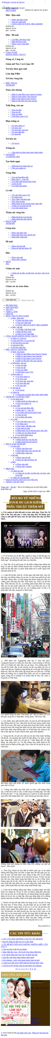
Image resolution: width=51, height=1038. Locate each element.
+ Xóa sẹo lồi (15, 112)
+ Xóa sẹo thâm (16, 114)
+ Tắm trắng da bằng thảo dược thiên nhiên (26, 152)
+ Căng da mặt (15, 184)
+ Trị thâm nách (16, 197)
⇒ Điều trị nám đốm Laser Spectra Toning (31, 354)
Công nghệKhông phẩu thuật (16, 53)
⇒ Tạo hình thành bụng (24, 435)
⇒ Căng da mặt (21, 415)
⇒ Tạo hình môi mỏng (23, 417)
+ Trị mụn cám (15, 128)
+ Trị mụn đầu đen (17, 132)
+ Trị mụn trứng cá (17, 126)
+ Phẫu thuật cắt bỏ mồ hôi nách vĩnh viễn (26, 204)
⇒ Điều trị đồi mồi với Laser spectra (28, 361)
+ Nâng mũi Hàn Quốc (19, 20)
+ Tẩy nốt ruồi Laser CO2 (20, 195)
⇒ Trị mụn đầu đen (22, 383)
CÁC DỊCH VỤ (11, 300)
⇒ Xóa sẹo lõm (21, 365)
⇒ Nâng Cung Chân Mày (24, 334)
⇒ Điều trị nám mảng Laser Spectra (28, 356)
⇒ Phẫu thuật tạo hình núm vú (26, 401)
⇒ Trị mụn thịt (20, 386)
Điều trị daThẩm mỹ (11, 84)
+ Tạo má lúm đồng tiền (19, 177)
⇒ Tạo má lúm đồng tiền (24, 408)
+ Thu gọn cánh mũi (18, 22)
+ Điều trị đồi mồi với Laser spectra (23, 101)
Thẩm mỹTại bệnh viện (13, 156)
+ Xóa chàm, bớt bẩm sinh (20, 199)
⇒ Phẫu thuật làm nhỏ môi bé (26, 442)
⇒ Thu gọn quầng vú (23, 403)
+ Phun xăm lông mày (18, 233)
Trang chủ (5, 487)
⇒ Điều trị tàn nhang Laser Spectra (28, 359)
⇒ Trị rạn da (19, 390)
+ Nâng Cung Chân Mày (19, 44)
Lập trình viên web (24, 1033)
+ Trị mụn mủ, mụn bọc (19, 130)
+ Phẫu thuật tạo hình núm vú (21, 166)
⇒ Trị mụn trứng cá (22, 377)
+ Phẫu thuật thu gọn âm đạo (21, 217)
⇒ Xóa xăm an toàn (22, 428)
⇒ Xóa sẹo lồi (20, 368)
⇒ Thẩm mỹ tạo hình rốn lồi (25, 433)
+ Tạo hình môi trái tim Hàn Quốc (23, 182)
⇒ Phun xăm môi (21, 464)
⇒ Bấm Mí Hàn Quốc (23, 332)
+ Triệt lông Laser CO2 (19, 116)
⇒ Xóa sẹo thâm (21, 370)
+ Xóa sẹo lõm (15, 110)
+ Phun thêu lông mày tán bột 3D (22, 235)
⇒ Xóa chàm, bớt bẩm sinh (25, 426)
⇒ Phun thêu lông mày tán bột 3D (28, 451)
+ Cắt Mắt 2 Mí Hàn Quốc (20, 40)
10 (34, 969)
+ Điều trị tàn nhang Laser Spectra (23, 99)
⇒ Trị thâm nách (21, 424)
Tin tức (13, 487)
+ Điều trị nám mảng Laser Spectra (23, 97)
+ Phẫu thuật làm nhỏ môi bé (21, 219)
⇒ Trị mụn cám (21, 379)
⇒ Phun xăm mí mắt (22, 458)
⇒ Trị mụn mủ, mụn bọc (24, 381)
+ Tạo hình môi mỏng (18, 186)
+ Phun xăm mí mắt (17, 246)
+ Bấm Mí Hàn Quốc (18, 42)
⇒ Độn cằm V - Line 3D (24, 410)
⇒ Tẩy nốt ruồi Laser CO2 (25, 422)
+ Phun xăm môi (16, 257)
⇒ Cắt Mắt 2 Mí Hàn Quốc (25, 329)
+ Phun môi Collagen (18, 260)
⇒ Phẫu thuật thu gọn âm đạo (26, 440)
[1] (16, 969)
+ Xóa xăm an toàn (17, 201)
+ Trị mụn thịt (15, 134)
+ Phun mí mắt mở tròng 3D (21, 248)
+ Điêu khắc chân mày (18, 237)
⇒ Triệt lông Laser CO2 (24, 372)
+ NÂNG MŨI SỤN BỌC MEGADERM (26, 24)
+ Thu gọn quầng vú (18, 168)
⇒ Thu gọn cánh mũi (23, 323)
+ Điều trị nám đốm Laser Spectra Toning (26, 94)
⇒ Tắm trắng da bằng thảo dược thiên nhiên (31, 395)
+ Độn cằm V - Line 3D (19, 179)
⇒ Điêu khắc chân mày (24, 453)
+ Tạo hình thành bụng (19, 208)
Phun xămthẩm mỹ (11, 222)
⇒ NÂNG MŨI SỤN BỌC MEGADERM (31, 325)
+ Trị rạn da (14, 143)
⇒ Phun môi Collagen (23, 467)
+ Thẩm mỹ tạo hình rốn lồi (20, 206)
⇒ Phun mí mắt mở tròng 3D (26, 460)
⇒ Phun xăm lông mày (23, 448)
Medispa (8, 263)
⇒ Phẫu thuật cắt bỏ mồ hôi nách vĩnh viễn (31, 431)
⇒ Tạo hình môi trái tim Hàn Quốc (28, 413)
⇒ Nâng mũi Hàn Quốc (24, 320)
